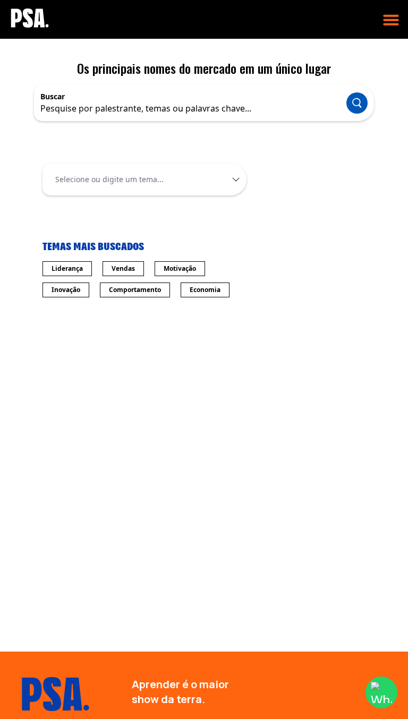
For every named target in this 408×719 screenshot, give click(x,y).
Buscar (52, 96)
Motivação (180, 268)
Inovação (66, 289)
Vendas (123, 268)
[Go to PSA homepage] (29, 18)
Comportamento (135, 289)
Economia (205, 289)
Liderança (67, 268)
